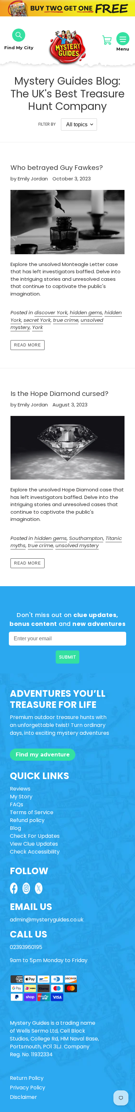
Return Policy (27, 1078)
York (37, 327)
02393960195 (26, 947)
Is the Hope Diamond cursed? (59, 393)
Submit (67, 657)
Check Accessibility (35, 851)
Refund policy (27, 820)
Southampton (86, 538)
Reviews (20, 789)
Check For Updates (35, 836)
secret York (37, 320)
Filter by (47, 124)
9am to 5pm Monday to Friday (48, 960)
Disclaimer (23, 1097)
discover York (51, 312)
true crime (65, 320)
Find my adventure (43, 755)
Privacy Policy (27, 1087)
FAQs (16, 804)
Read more (27, 345)
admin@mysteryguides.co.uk (47, 919)
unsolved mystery (77, 545)
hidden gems (86, 312)
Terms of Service (31, 812)
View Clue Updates (34, 844)
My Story (21, 796)
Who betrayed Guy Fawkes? (56, 167)
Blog (15, 828)
